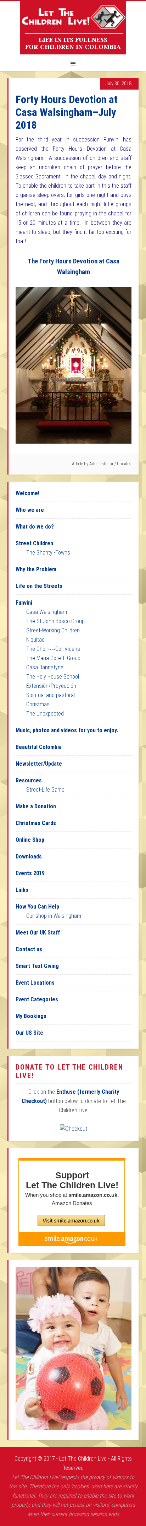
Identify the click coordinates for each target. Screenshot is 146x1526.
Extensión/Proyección (51, 685)
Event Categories (37, 999)
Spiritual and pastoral (50, 695)
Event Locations (35, 982)
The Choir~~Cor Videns (53, 649)
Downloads (29, 856)
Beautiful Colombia (39, 747)
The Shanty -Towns (48, 552)
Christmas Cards (36, 823)
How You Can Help (37, 906)
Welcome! (27, 493)
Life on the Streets (39, 586)
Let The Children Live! (73, 27)
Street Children (34, 543)
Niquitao (35, 639)
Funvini (24, 602)
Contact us (29, 949)
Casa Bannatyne (44, 667)
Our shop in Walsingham (53, 915)
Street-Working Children (53, 630)
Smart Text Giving (37, 966)
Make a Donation (36, 806)
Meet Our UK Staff (38, 932)
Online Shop (30, 839)
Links (22, 890)
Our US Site (29, 1032)
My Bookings (31, 1016)
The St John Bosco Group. (56, 621)
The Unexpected (45, 713)
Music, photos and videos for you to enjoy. (67, 730)
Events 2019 (30, 873)
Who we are (30, 510)
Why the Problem (36, 569)
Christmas (38, 704)
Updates (124, 463)
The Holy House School (52, 676)
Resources (29, 780)
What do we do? (35, 526)
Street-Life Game (45, 789)
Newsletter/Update (39, 763)
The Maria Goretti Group (53, 658)
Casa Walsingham (46, 612)
